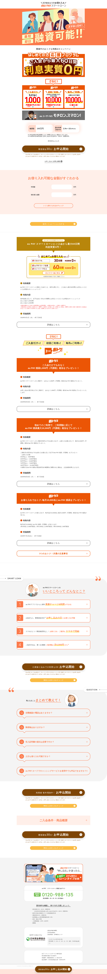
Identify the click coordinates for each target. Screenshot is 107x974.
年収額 (33, 187)
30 (53, 148)
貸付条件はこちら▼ (53, 141)
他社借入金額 (35, 195)
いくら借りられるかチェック (53, 205)
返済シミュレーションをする (53, 224)
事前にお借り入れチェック (53, 680)
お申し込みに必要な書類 (53, 161)
